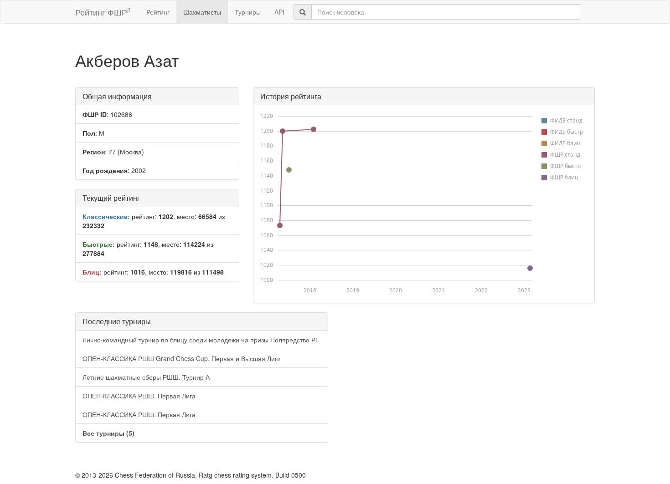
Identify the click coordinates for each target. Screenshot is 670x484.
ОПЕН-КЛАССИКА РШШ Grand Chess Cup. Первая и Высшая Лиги (181, 358)
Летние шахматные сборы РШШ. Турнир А (146, 377)
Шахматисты (202, 11)
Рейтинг (158, 11)
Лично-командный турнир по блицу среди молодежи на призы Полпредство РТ (200, 339)
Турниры (248, 11)
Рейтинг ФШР (102, 11)
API (279, 11)
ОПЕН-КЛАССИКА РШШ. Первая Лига (139, 395)
